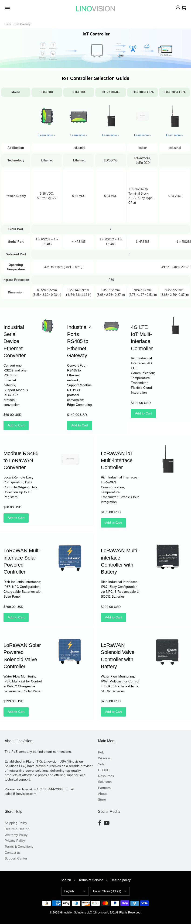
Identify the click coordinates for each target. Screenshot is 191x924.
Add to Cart (16, 425)
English (69, 891)
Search (66, 880)
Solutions (105, 782)
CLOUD (103, 770)
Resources (106, 776)
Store (102, 799)
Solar (102, 764)
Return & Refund (17, 829)
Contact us (12, 852)
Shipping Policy (16, 823)
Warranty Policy (16, 835)
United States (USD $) (107, 891)
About (102, 794)
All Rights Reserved (127, 912)
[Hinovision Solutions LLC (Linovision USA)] (95, 8)
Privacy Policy (15, 840)
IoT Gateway (23, 24)
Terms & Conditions (19, 846)
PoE (101, 752)
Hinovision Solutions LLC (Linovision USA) (87, 912)
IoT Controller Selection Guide (95, 78)
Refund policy (121, 880)
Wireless (104, 758)
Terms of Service (90, 880)
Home (8, 24)
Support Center (16, 858)
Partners (104, 788)
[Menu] (23, 8)
